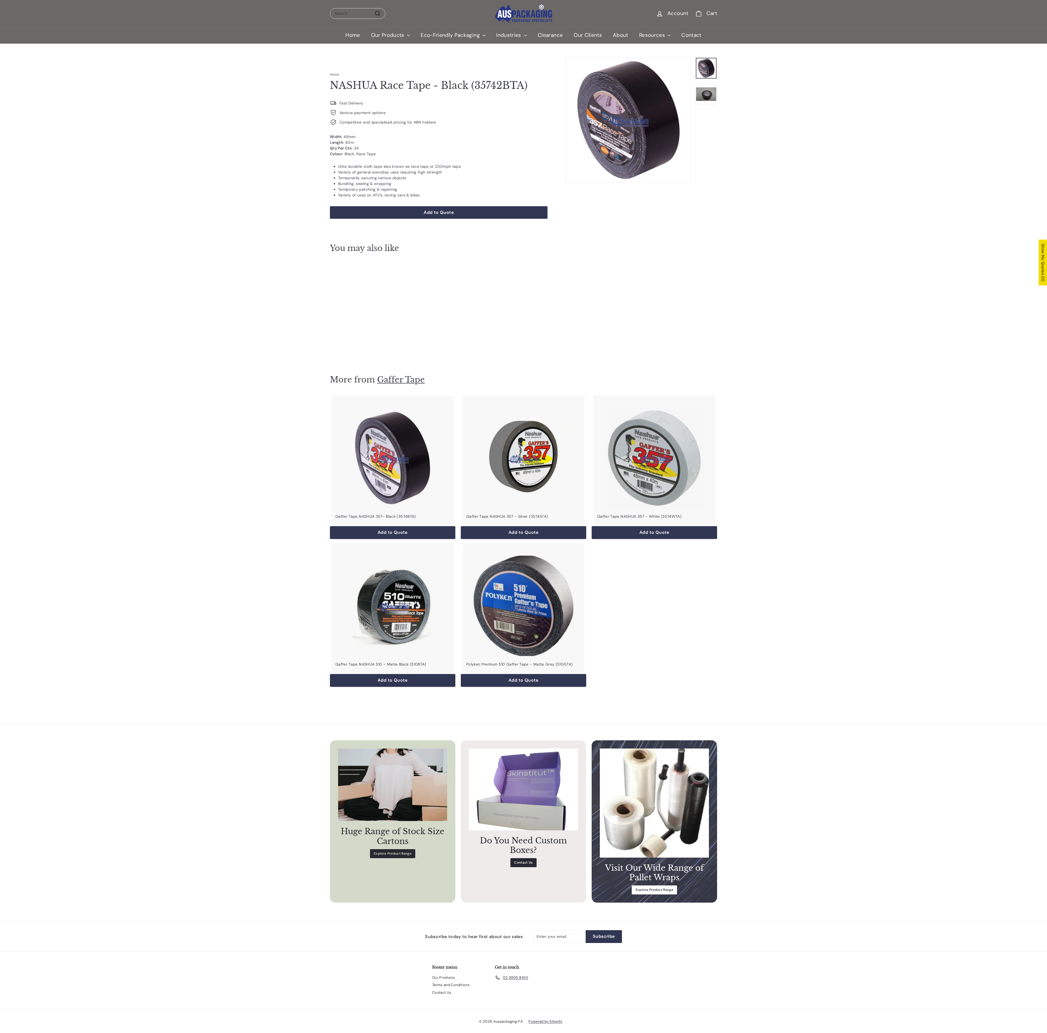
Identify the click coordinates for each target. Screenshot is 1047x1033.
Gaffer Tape (401, 380)
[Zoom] (628, 120)
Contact (691, 35)
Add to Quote (360, 348)
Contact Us (523, 862)
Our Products (388, 35)
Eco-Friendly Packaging (451, 35)
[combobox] (357, 13)
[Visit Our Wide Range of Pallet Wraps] (654, 803)
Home (352, 35)
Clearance (550, 35)
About (620, 35)
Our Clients (588, 35)
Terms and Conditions (451, 985)
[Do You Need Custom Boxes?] (523, 789)
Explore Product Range (392, 853)
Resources (653, 35)
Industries (509, 35)
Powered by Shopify (545, 1021)
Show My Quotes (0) (1042, 262)
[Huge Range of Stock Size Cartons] (392, 784)
